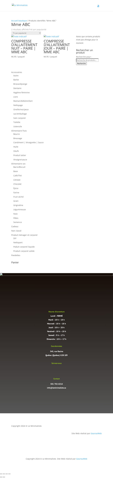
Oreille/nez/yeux (21, 109)
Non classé (16, 230)
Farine (16, 192)
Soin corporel (19, 118)
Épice (15, 188)
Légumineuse (19, 209)
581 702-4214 (56, 384)
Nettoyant (17, 242)
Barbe (16, 79)
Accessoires (16, 72)
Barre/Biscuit (19, 167)
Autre (15, 75)
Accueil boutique (19, 20)
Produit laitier (19, 155)
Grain (15, 201)
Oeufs (16, 151)
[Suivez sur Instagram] (54, 369)
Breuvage (17, 138)
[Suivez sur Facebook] (59, 369)
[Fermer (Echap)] (9, 473)
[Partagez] (7, 473)
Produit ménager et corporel (24, 235)
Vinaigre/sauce (20, 159)
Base (15, 171)
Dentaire (17, 88)
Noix (15, 213)
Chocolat (17, 184)
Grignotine (18, 205)
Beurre (16, 134)
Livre (15, 96)
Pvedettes (15, 255)
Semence (17, 222)
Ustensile (17, 126)
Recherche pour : (84, 56)
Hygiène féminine (21, 92)
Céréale (16, 180)
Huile (15, 146)
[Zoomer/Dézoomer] (1, 473)
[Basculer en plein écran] (4, 473)
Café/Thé (17, 175)
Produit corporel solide (23, 251)
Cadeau (14, 226)
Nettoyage (18, 105)
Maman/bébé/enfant (23, 101)
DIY (14, 238)
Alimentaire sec (18, 163)
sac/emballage (20, 113)
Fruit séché (18, 196)
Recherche (81, 63)
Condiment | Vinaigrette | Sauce (28, 142)
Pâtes (15, 218)
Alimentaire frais (19, 130)
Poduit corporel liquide (24, 246)
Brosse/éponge (20, 84)
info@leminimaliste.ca (56, 388)
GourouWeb (96, 433)
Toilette (16, 122)
